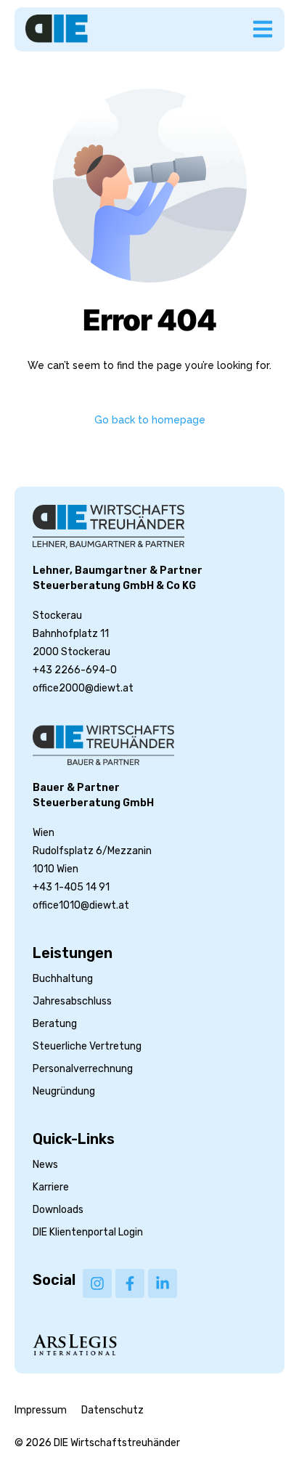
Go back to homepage (149, 420)
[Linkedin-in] (162, 1283)
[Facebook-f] (129, 1283)
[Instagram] (97, 1283)
